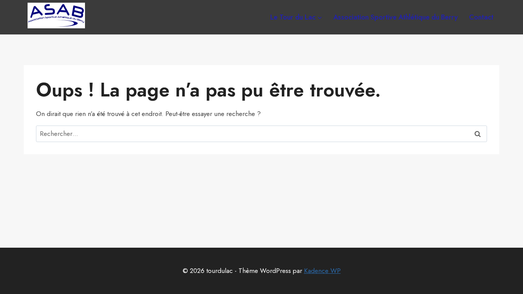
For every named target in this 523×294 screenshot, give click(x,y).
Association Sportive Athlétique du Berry (395, 17)
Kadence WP (322, 270)
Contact (481, 17)
